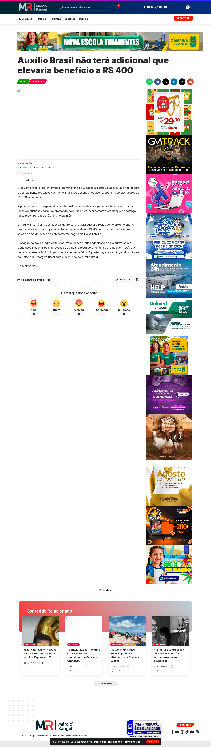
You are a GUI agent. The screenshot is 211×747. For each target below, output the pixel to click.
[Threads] (165, 7)
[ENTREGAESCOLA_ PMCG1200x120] (110, 41)
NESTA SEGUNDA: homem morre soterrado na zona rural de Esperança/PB (40, 653)
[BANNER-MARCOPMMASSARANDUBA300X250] (169, 564)
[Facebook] (144, 7)
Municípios (43, 644)
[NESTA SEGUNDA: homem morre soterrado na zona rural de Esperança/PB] (40, 631)
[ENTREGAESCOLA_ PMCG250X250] (169, 355)
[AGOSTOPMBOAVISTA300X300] (169, 482)
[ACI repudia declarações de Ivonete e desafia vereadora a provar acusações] (170, 631)
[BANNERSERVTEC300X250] (169, 525)
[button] (152, 741)
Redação (27, 163)
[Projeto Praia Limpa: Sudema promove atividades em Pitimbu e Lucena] (127, 631)
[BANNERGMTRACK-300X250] (169, 154)
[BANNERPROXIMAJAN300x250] (169, 193)
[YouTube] (148, 7)
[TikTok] (157, 7)
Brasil (23, 81)
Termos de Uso (132, 741)
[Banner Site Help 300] (169, 278)
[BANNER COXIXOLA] (169, 235)
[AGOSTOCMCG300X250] (169, 394)
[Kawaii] (161, 7)
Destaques (38, 81)
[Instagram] (153, 7)
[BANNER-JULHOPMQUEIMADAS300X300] (169, 436)
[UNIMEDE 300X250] (169, 316)
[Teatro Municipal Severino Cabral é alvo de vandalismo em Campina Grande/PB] (83, 631)
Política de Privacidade (107, 741)
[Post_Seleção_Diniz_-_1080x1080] (169, 111)
